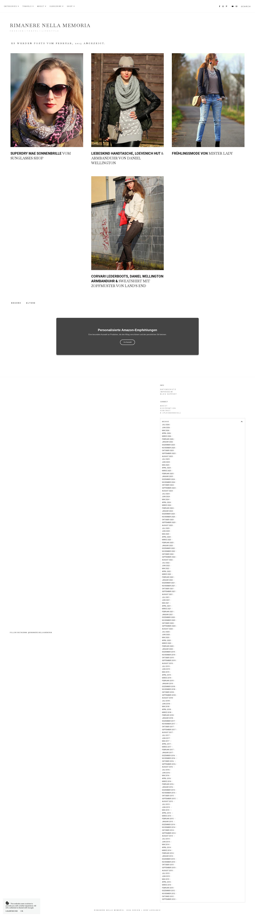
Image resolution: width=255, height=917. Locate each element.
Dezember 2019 (169, 652)
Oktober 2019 (168, 658)
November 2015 (169, 793)
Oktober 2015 (169, 796)
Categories (10, 6)
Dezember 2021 (169, 583)
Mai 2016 (166, 775)
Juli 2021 (166, 597)
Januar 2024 (168, 511)
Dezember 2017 (169, 721)
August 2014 (168, 836)
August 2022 (168, 560)
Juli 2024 (166, 494)
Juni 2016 (166, 773)
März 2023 (167, 540)
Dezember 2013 (169, 859)
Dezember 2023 (169, 514)
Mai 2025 (166, 465)
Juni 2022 (166, 566)
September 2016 (169, 764)
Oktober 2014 (168, 830)
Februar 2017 (168, 750)
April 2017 (167, 744)
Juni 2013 (166, 876)
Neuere (16, 303)
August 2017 (168, 732)
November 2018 (169, 689)
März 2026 (167, 436)
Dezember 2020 (169, 617)
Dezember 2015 (169, 790)
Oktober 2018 (168, 692)
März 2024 (167, 505)
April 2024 (167, 502)
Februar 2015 (169, 819)
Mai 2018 (166, 706)
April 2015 (167, 813)
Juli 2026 (166, 425)
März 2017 (167, 747)
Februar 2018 (168, 715)
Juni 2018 (166, 704)
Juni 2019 (166, 669)
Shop (70, 6)
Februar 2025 (168, 474)
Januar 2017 (168, 753)
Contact (165, 410)
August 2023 (168, 525)
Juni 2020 (166, 635)
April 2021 (167, 606)
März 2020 (167, 643)
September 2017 (169, 730)
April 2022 (167, 571)
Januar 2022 (168, 580)
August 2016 (168, 767)
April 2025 (167, 468)
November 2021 (169, 586)
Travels (27, 6)
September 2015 (170, 799)
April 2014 (167, 847)
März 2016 (167, 781)
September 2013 (169, 868)
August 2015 (168, 801)
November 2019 (169, 655)
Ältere (31, 303)
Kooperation (168, 408)
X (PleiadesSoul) (170, 413)
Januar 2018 (168, 718)
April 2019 (167, 675)
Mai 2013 (166, 879)
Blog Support (168, 394)
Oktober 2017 (168, 727)
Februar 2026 (168, 439)
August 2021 (168, 594)
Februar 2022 (168, 577)
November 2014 (169, 827)
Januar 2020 (168, 649)
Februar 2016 (168, 784)
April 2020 (167, 640)
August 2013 (168, 870)
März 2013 (167, 885)
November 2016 (169, 758)
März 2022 (167, 574)
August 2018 (168, 698)
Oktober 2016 (169, 761)
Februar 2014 (168, 853)
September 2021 (169, 591)
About (40, 6)
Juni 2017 (166, 738)
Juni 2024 (166, 497)
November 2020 (169, 620)
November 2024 (169, 482)
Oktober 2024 (168, 485)
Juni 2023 (166, 531)
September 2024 (169, 488)
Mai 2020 (166, 637)
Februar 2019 (168, 681)
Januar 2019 (168, 683)
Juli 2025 (166, 459)
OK (21, 911)
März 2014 (167, 850)
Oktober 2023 (168, 520)
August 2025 (168, 456)
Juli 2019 (166, 666)
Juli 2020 (166, 632)
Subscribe (55, 6)
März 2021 (167, 609)
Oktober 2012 (168, 896)
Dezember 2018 (169, 686)
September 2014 (169, 833)
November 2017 (169, 724)
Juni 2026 (166, 428)
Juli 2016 (166, 770)
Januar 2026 (168, 442)
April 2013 (167, 882)
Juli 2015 (166, 804)
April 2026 (167, 433)
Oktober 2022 (168, 554)
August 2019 (168, 663)
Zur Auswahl (127, 342)
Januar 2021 (168, 614)
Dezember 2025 (169, 445)
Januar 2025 (168, 476)
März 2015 (167, 816)
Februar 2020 (168, 646)
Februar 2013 (168, 888)
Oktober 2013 (168, 865)
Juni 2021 (166, 600)
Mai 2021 (166, 603)
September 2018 (169, 695)
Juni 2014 (166, 842)
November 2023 (169, 517)
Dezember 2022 (169, 548)
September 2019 (169, 660)
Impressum (166, 392)
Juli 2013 (166, 873)
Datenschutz (168, 389)
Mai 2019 (166, 672)
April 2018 (167, 709)
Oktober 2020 (168, 623)
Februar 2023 (168, 543)
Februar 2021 (168, 612)
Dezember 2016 (169, 755)
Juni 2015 (167, 807)
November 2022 (169, 551)
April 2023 (167, 537)
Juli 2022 (166, 563)
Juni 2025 (166, 462)
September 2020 (169, 626)
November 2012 (169, 893)
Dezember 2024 (169, 479)
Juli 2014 (166, 839)
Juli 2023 (166, 528)
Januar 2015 (168, 822)
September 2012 (169, 899)
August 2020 (168, 629)
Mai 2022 (166, 568)
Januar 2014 (168, 856)
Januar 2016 (168, 787)
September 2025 (169, 453)
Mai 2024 (166, 499)
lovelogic (155, 910)
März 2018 (167, 712)
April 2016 (167, 778)
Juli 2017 (166, 735)
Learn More (12, 911)
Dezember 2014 (169, 824)
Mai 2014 (166, 844)
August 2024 (168, 491)
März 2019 (167, 678)
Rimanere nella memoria (50, 25)
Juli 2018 (166, 701)
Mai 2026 (166, 430)
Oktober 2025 (168, 450)
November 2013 (169, 862)
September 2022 (169, 557)
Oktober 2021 (168, 589)
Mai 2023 (166, 534)
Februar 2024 (168, 508)
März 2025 (167, 471)
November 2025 (169, 448)
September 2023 (169, 522)
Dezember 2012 (169, 891)
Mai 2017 (166, 741)
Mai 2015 (166, 810)
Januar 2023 (168, 545)
